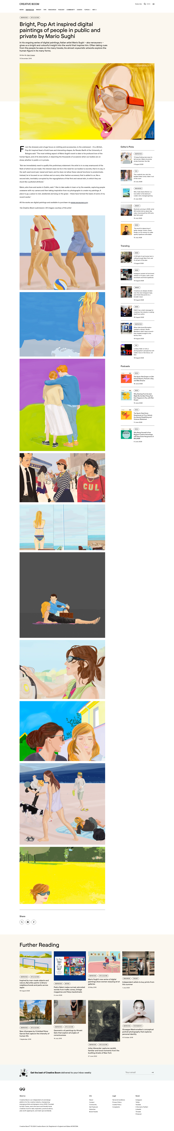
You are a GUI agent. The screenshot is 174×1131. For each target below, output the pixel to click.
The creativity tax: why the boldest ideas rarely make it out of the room (144, 176)
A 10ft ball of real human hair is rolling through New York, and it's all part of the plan (144, 258)
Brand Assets (93, 1112)
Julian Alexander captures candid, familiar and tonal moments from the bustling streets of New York (103, 1050)
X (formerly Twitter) (142, 1107)
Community (93, 1105)
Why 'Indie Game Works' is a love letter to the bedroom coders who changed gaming (143, 194)
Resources (138, 188)
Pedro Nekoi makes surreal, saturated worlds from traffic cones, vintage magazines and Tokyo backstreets (69, 989)
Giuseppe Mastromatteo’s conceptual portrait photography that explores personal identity (138, 1031)
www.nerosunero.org (79, 202)
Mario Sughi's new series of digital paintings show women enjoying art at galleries (104, 981)
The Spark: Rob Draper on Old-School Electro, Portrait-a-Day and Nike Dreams (144, 378)
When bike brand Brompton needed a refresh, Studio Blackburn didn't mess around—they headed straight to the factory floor (144, 331)
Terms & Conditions (118, 1100)
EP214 (136, 410)
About (91, 1100)
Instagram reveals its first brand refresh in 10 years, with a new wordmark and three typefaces (144, 275)
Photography (137, 1026)
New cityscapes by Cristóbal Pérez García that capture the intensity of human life (34, 1033)
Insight (137, 206)
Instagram (139, 1100)
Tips (136, 171)
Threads (138, 1112)
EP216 (136, 373)
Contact (91, 1102)
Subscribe (138, 4)
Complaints (116, 1107)
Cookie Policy (116, 1105)
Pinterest (138, 1114)
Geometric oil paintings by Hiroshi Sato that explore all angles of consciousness (68, 1032)
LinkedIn (138, 1109)
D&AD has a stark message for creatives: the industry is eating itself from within (144, 312)
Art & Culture (35, 17)
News (136, 225)
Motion (67, 983)
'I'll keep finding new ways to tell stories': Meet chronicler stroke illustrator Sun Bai (143, 159)
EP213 (136, 429)
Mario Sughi (78, 42)
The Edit (135, 978)
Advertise (92, 1109)
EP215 (136, 390)
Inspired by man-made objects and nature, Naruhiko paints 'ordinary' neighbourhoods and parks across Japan (34, 984)
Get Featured (93, 1107)
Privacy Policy (117, 1102)
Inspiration (24, 17)
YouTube (138, 1105)
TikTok (138, 1102)
